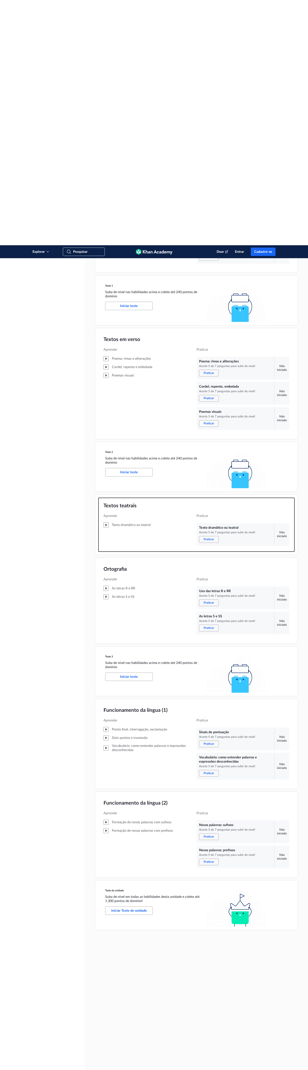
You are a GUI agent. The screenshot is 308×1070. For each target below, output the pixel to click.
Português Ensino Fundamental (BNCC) (250, 974)
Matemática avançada (241, 987)
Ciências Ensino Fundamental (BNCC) (249, 960)
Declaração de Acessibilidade (151, 1063)
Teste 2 (109, 207)
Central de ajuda (139, 1001)
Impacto (134, 947)
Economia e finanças (240, 994)
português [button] (47, 1045)
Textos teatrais (120, 260)
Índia (57, 1051)
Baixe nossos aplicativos (194, 933)
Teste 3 (109, 411)
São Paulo (234, 1041)
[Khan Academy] (154, 6)
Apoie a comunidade (141, 1007)
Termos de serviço (72, 1063)
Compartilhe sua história (143, 1014)
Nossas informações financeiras (147, 967)
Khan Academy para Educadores (246, 1028)
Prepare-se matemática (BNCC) (245, 947)
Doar (220, 6)
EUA (45, 1051)
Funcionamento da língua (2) (136, 557)
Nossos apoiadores (140, 960)
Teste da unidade (114, 645)
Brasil (85, 1051)
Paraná (232, 1034)
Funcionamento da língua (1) (136, 465)
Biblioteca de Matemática (243, 981)
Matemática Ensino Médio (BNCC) (247, 954)
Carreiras (134, 974)
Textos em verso (122, 94)
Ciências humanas (238, 1001)
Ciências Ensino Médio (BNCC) (246, 967)
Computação (236, 1021)
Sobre (133, 933)
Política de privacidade (97, 1063)
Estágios (134, 981)
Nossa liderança (138, 954)
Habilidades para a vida (241, 1007)
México (71, 1051)
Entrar (239, 6)
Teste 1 (109, 40)
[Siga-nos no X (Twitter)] (266, 1063)
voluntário (98, 961)
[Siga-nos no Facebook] (259, 1063)
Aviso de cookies (122, 1063)
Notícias (134, 940)
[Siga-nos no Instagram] (273, 1063)
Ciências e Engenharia (241, 1014)
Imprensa (135, 1021)
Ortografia (115, 324)
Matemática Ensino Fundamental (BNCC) (251, 940)
